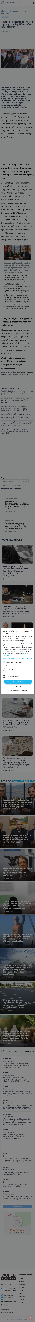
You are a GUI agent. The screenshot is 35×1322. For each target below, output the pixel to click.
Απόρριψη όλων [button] (18, 686)
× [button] (31, 630)
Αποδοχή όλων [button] (18, 681)
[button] (17, 658)
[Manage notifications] (30, 1317)
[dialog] (17, 661)
